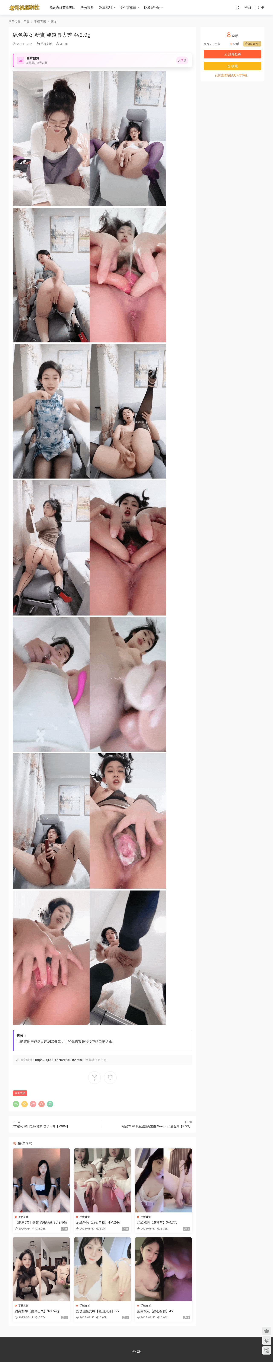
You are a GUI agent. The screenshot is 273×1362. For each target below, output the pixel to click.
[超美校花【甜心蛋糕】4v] (163, 1269)
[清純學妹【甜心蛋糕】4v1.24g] (102, 1180)
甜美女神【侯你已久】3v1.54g (37, 1311)
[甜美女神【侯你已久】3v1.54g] (41, 1269)
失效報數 (87, 8)
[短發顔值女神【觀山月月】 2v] (102, 1269)
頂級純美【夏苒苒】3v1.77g (157, 1222)
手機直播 (46, 43)
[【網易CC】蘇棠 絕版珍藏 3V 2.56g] (41, 1180)
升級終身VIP (252, 43)
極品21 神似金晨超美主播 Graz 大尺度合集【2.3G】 (157, 1126)
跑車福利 (105, 8)
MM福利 (136, 1351)
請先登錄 (234, 54)
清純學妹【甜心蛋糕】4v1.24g (98, 1222)
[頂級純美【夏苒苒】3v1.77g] (163, 1180)
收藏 (234, 66)
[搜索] (237, 7)
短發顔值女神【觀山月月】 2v (97, 1311)
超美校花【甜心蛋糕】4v (155, 1311)
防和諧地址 (152, 8)
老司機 (25, 7)
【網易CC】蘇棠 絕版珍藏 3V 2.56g (41, 1222)
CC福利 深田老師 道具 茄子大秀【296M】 (41, 1126)
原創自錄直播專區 (62, 8)
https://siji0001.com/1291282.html (59, 1060)
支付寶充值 (128, 8)
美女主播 (20, 1093)
